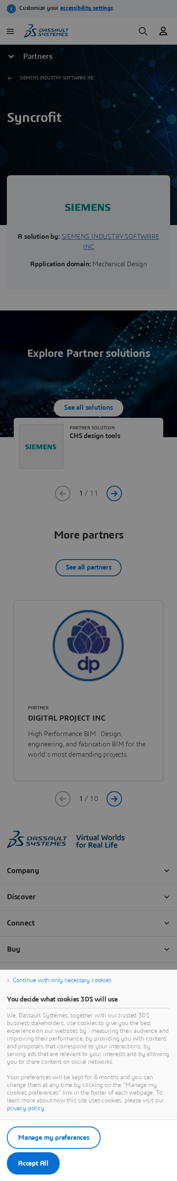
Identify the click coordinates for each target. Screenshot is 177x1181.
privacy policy (25, 1108)
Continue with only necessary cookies (62, 980)
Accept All (33, 1163)
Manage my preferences (53, 1137)
